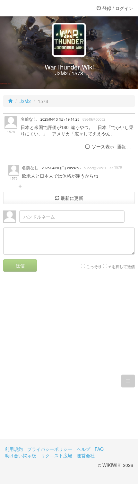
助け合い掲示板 (20, 455)
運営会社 (86, 455)
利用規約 (14, 449)
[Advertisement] (69, 360)
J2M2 (25, 101)
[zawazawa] (30, 8)
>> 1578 (115, 167)
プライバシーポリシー (49, 449)
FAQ (99, 449)
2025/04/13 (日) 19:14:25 (59, 119)
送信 (20, 265)
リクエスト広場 (56, 455)
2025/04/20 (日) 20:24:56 (61, 167)
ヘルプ (83, 449)
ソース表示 (103, 146)
